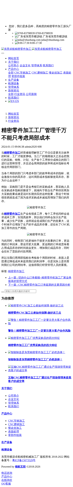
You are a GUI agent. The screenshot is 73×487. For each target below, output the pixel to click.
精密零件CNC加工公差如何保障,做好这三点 (34, 312)
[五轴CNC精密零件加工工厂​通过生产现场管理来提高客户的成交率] (40, 370)
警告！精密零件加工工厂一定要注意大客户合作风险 (39, 330)
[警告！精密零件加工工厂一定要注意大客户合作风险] (40, 323)
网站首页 (13, 58)
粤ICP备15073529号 (23, 460)
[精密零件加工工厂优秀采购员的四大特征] (34, 337)
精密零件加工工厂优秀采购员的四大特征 (32, 345)
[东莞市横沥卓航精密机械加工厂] (36, 49)
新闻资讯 (13, 117)
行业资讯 (13, 120)
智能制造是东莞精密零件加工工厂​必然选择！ (35, 359)
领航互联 (20, 466)
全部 (11, 72)
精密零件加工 (16, 271)
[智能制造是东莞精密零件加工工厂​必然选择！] (36, 352)
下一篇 (39, 284)
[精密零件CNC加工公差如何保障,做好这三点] (35, 305)
